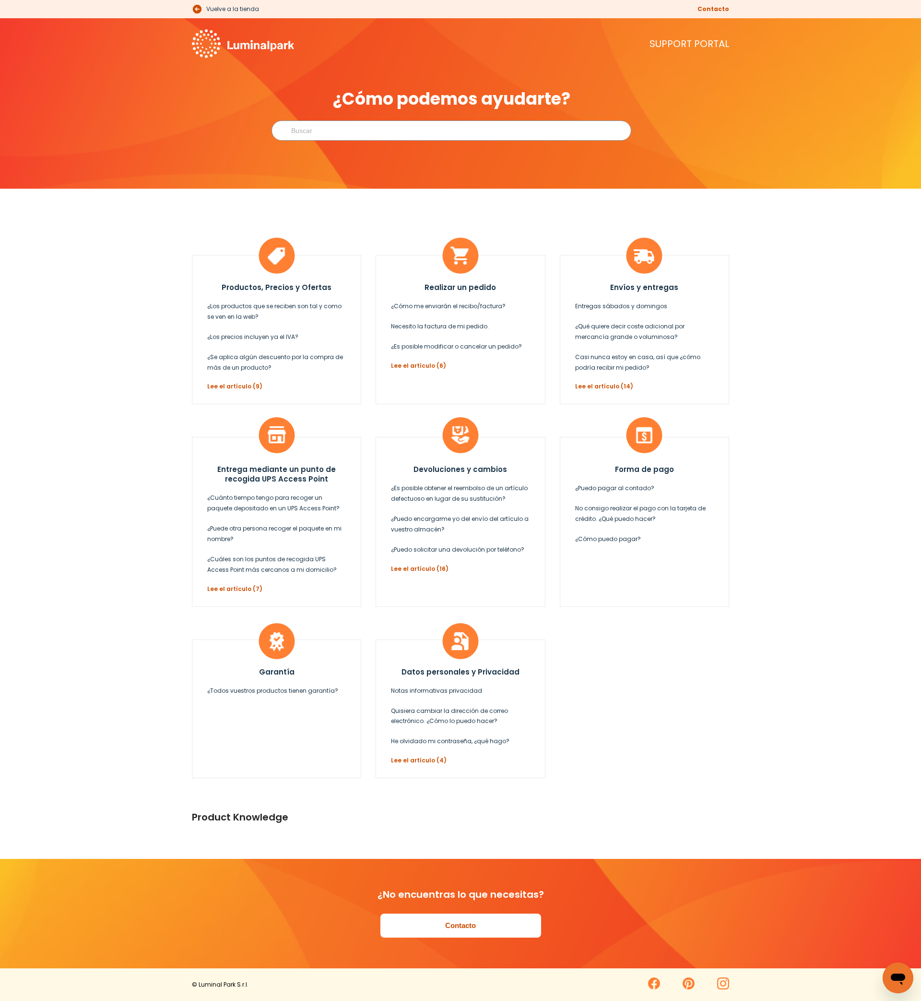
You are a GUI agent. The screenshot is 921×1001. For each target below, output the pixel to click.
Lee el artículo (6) (418, 366)
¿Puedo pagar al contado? (614, 488)
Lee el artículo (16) (420, 569)
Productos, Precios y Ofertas (276, 287)
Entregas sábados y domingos (621, 306)
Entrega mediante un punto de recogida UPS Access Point (276, 474)
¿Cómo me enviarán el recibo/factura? (448, 306)
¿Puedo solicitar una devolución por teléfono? (457, 549)
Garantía (277, 672)
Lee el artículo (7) (234, 589)
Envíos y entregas (644, 287)
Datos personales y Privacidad (460, 672)
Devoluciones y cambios (460, 469)
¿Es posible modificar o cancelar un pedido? (456, 346)
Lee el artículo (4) (419, 760)
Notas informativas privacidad (436, 691)
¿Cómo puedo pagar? (608, 539)
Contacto (713, 9)
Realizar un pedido (460, 287)
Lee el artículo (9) (234, 386)
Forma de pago (644, 469)
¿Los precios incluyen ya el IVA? (252, 337)
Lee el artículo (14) (604, 386)
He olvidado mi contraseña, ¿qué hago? (450, 741)
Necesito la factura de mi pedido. (440, 326)
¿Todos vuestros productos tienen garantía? (272, 691)
